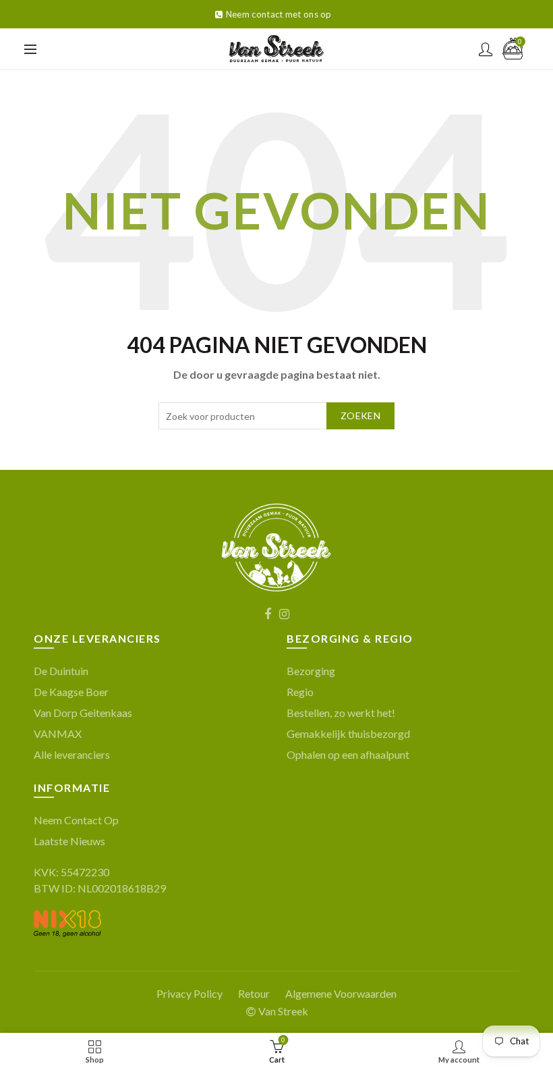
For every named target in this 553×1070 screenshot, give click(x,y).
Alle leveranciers (72, 754)
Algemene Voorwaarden (341, 993)
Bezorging (311, 670)
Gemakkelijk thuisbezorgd (348, 733)
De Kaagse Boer (71, 691)
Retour (254, 993)
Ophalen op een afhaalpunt (348, 754)
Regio (300, 691)
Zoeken (360, 415)
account (485, 49)
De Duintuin (61, 670)
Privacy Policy (189, 993)
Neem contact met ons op (279, 14)
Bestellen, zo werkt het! (341, 712)
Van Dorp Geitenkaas (83, 712)
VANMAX (58, 733)
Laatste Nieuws (69, 840)
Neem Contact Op (76, 819)
